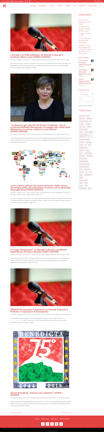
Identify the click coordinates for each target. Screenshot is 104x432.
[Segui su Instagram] (52, 424)
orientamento (87, 169)
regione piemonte (83, 180)
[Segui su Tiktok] (61, 424)
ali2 (90, 121)
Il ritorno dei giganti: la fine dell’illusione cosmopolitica (85, 40)
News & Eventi (93, 5)
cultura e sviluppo (88, 132)
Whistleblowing (64, 419)
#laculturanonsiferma (84, 116)
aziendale (88, 124)
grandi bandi (89, 155)
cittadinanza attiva (83, 129)
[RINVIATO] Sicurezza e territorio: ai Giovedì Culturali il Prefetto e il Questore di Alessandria (39, 310)
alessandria (89, 118)
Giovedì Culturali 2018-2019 (48, 60)
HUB (75, 5)
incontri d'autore (83, 158)
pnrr (90, 172)
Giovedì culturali (35, 60)
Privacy (37, 419)
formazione (81, 150)
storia (86, 185)
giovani (81, 153)
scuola (86, 183)
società (81, 185)
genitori (88, 150)
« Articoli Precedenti (15, 412)
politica (81, 175)
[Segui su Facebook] (43, 424)
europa (81, 145)
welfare (89, 188)
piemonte (81, 172)
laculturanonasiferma (84, 164)
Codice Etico (54, 419)
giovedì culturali (88, 153)
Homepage (33, 5)
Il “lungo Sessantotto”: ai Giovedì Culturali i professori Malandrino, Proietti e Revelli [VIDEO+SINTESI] (38, 250)
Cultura (52, 5)
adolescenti (81, 118)
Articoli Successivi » (66, 412)
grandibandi (82, 155)
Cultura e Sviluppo (17, 60)
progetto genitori (88, 175)
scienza (81, 183)
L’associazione (42, 5)
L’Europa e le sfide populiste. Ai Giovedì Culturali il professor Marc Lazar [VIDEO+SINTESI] (36, 55)
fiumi (89, 145)
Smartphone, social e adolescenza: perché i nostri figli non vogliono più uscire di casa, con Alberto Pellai (85, 49)
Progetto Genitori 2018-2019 (34, 194)
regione (81, 177)
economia (81, 142)
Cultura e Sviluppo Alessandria (83, 136)
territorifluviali (82, 188)
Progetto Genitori (21, 194)
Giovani (60, 5)
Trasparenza (45, 419)
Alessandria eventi (83, 121)
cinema (89, 126)
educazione (88, 142)
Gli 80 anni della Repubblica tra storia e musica (85, 22)
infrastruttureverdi (83, 161)
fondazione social (83, 147)
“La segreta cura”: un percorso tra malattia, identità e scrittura (85, 29)
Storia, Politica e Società (63, 60)
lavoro (80, 169)
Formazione (81, 5)
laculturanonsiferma (83, 166)
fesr (85, 145)
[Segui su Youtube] (56, 424)
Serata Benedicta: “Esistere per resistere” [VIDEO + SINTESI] (36, 393)
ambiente (81, 124)
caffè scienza (82, 126)
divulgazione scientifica (84, 139)
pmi (86, 172)
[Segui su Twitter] (47, 424)
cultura (80, 132)
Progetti (68, 5)
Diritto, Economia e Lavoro (48, 314)
